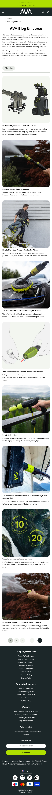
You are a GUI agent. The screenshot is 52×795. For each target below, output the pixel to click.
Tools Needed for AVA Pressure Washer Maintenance (22, 371)
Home (9, 19)
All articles (9, 68)
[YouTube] (29, 777)
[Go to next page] (39, 640)
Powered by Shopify (26, 792)
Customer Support (26, 2)
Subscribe (26, 753)
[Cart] (48, 12)
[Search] (43, 12)
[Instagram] (22, 777)
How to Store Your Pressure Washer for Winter (20, 250)
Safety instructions (9, 435)
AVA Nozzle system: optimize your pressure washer (21, 622)
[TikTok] (36, 777)
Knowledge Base (8, 53)
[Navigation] (3, 12)
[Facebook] (15, 777)
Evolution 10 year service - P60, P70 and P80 (19, 126)
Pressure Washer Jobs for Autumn (15, 189)
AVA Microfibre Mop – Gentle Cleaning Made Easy (21, 311)
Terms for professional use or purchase (17, 559)
